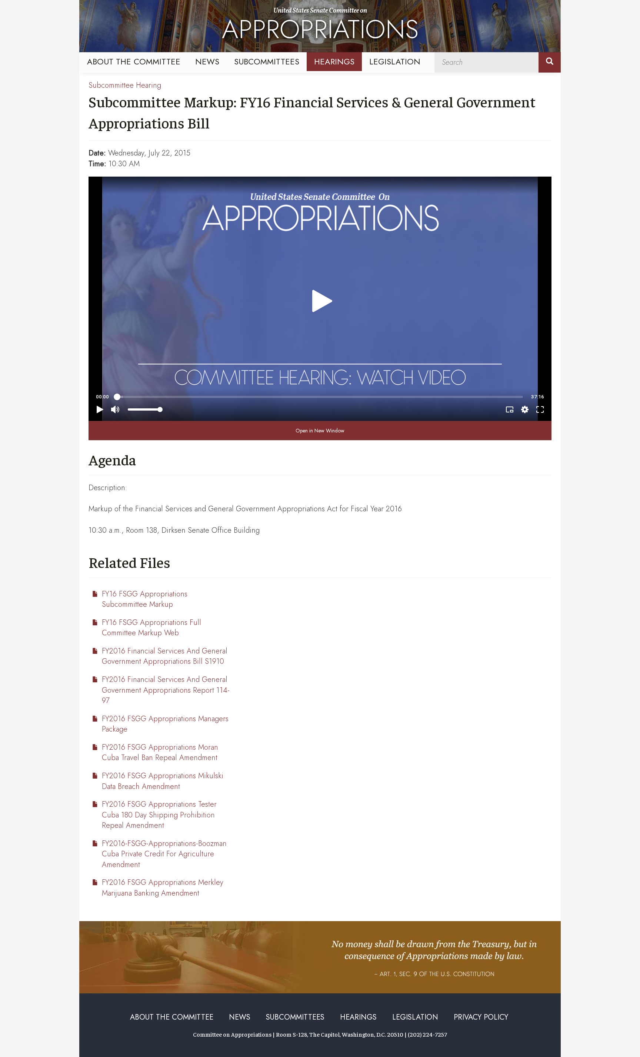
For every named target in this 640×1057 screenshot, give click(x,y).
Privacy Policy (481, 1017)
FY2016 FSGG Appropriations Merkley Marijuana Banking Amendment (162, 888)
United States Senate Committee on (320, 27)
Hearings (334, 61)
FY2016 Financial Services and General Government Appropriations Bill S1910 (164, 656)
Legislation (394, 61)
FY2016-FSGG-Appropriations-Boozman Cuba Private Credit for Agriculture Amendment (164, 854)
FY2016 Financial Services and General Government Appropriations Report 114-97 (166, 690)
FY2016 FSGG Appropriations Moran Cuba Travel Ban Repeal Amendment (160, 752)
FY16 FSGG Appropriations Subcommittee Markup (144, 599)
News (207, 61)
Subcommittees (266, 61)
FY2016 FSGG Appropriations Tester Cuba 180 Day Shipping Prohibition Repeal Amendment (159, 815)
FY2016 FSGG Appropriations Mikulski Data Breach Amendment (162, 781)
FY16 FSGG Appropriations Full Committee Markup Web (151, 628)
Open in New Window (320, 430)
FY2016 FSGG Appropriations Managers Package (165, 724)
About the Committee (133, 61)
